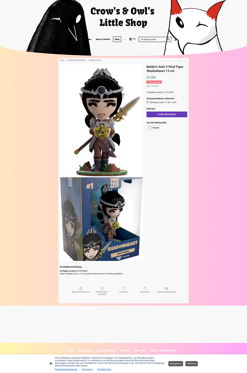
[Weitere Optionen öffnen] (125, 39)
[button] (155, 127)
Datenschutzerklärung (66, 369)
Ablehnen (192, 363)
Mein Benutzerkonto (81, 292)
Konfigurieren (104, 369)
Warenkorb (145, 292)
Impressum (87, 369)
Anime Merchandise (76, 60)
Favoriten (123, 292)
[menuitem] (181, 60)
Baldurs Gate (95, 60)
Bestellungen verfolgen (102, 293)
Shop (62, 60)
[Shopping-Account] (175, 39)
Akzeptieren (176, 363)
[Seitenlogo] (123, 30)
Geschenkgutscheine (166, 292)
